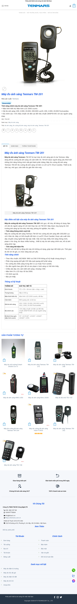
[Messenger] (73, 581)
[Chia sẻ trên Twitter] (12, 130)
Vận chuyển (45, 553)
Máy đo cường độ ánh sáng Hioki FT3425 (38, 429)
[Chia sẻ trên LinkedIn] (30, 130)
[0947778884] (73, 570)
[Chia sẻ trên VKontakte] (25, 130)
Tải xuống (7, 544)
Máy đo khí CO (9, 581)
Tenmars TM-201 (44, 125)
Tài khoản (7, 553)
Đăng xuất (7, 557)
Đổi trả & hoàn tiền (47, 557)
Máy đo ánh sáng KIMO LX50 (13, 397)
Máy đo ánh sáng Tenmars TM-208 (63, 365)
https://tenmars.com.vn (13, 518)
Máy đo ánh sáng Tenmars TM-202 (63, 429)
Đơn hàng (7, 540)
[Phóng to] (4, 89)
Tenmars (15, 99)
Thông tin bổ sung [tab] (29, 146)
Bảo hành (44, 544)
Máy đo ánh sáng (53, 12)
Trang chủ (22, 12)
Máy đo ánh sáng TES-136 (13, 465)
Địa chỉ (6, 548)
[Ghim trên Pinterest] (21, 130)
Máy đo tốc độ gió (10, 573)
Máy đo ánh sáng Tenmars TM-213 (38, 365)
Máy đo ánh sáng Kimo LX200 (38, 397)
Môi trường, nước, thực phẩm (36, 12)
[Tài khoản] (70, 6)
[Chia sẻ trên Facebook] (8, 130)
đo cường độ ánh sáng (20, 125)
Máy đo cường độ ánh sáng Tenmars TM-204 (13, 429)
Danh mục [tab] (14, 146)
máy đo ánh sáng (32, 125)
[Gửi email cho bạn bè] (17, 130)
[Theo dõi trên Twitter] (61, 597)
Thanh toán (45, 540)
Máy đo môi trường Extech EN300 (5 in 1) (13, 365)
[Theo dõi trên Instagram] (58, 597)
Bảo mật (44, 548)
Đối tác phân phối (8, 530)
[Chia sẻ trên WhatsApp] (4, 130)
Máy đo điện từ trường (11, 568)
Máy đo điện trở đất (10, 577)
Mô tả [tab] (5, 146)
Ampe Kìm (7, 585)
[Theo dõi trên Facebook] (55, 597)
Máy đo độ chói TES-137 (63, 397)
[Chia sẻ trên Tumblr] (34, 130)
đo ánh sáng (8, 125)
